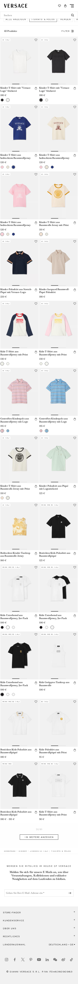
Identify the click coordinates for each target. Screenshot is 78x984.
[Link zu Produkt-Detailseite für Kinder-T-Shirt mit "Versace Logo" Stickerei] (19, 61)
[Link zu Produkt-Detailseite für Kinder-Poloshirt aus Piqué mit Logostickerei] (58, 459)
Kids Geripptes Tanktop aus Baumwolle (54, 684)
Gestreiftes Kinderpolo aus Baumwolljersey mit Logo (14, 420)
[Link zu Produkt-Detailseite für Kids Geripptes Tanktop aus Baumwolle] (58, 655)
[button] (65, 5)
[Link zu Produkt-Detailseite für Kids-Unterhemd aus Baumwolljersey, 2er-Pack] (19, 588)
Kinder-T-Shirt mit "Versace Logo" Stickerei (15, 89)
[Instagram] (6, 959)
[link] (10, 851)
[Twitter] (23, 959)
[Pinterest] (31, 959)
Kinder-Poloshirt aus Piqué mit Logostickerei (53, 487)
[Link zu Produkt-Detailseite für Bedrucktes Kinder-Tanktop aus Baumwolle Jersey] (19, 526)
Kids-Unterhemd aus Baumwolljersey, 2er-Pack (14, 617)
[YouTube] (39, 959)
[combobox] (39, 15)
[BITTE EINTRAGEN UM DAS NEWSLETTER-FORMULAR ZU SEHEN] (70, 893)
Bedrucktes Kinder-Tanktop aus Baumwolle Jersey (15, 554)
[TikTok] (71, 959)
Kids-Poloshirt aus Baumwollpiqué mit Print (53, 751)
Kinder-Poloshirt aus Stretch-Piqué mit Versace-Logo (16, 291)
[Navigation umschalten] (72, 6)
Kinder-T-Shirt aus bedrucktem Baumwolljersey (15, 156)
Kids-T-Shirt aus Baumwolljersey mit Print (14, 353)
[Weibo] (63, 959)
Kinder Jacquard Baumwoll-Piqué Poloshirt (54, 291)
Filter (65, 31)
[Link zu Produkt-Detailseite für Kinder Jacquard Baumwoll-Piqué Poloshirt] (58, 262)
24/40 (39, 829)
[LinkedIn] (47, 959)
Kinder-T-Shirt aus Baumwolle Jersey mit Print (54, 224)
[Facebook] (15, 959)
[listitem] (16, 19)
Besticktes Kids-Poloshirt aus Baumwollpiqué (54, 554)
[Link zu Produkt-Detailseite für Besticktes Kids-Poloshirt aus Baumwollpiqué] (58, 526)
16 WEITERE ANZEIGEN (39, 837)
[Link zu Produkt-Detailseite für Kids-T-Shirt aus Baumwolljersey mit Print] (19, 325)
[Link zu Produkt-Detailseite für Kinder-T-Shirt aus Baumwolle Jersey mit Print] (58, 195)
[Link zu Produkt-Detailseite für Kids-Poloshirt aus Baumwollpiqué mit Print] (58, 723)
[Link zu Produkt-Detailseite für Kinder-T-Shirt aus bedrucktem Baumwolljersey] (19, 128)
